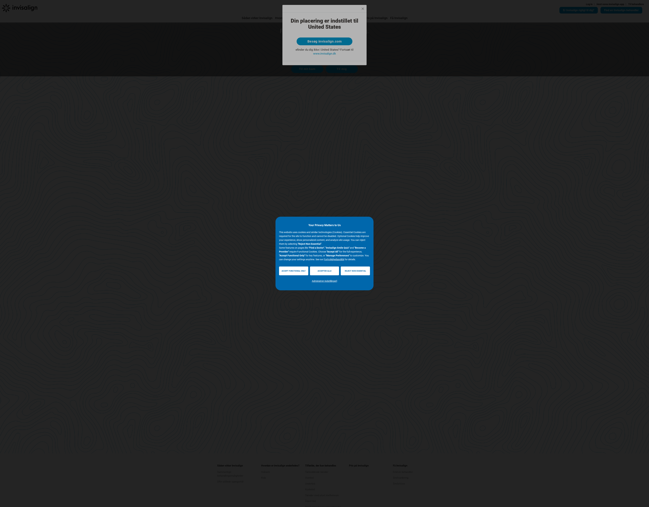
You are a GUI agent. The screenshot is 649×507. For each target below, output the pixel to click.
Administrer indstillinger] (324, 281)
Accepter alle (324, 271)
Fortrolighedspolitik (334, 259)
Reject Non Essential (355, 271)
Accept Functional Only (294, 271)
